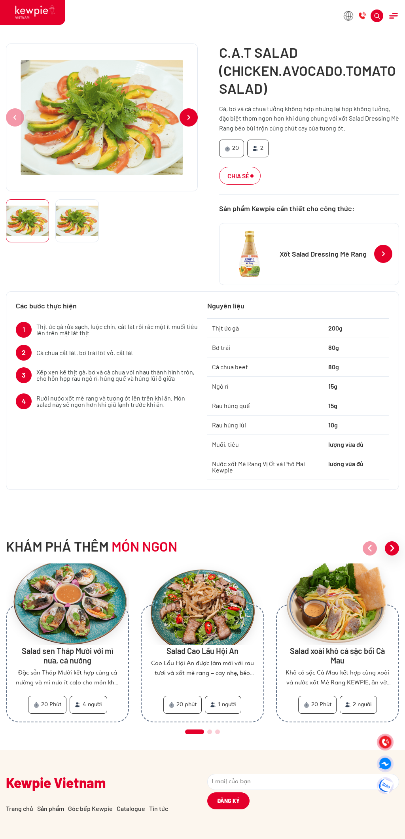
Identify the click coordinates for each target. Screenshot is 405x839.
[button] (189, 117)
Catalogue (131, 808)
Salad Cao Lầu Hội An (202, 651)
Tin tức (158, 808)
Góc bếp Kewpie (90, 808)
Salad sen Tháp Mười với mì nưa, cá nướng (68, 655)
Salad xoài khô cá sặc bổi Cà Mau (337, 655)
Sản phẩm (50, 808)
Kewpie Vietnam (56, 782)
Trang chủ (19, 808)
